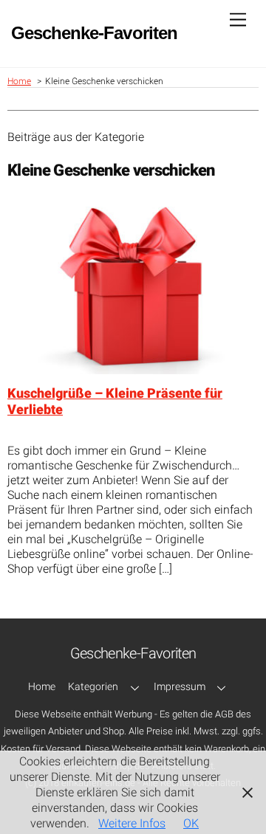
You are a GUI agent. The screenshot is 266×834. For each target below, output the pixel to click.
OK (191, 823)
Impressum (179, 686)
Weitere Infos (132, 823)
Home (41, 686)
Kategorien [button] (93, 686)
